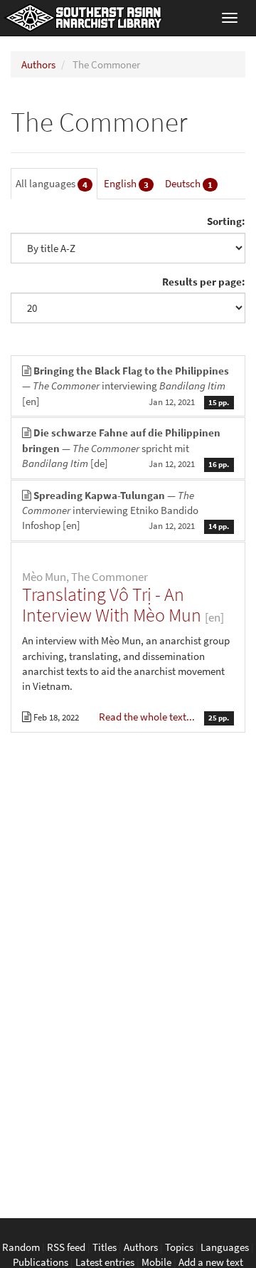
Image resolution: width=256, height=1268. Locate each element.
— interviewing (125, 386)
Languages (225, 1247)
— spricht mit (125, 448)
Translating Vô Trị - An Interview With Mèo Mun (111, 604)
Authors (38, 64)
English (126, 184)
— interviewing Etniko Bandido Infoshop (125, 510)
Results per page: (203, 281)
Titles (104, 1247)
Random (21, 1247)
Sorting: (226, 221)
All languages (51, 184)
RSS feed (66, 1247)
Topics (179, 1247)
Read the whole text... (148, 716)
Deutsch (189, 184)
